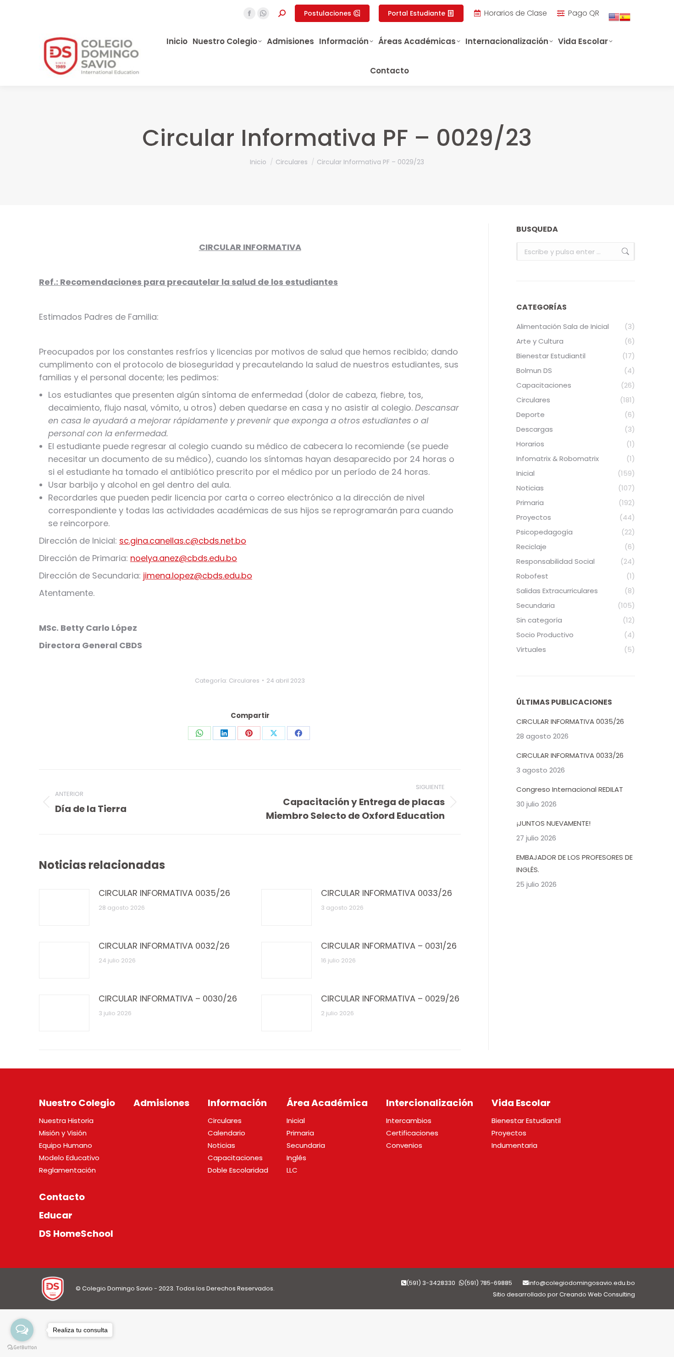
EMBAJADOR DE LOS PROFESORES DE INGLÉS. (574, 863)
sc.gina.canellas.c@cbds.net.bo (182, 540)
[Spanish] (624, 20)
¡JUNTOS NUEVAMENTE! (553, 823)
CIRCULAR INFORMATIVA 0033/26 (386, 893)
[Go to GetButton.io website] (22, 1348)
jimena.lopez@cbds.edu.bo (197, 575)
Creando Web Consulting (597, 1294)
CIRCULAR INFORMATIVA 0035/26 (164, 893)
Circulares (244, 680)
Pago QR (583, 13)
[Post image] (64, 907)
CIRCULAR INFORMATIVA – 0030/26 (168, 998)
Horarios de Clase (515, 13)
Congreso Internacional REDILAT (569, 789)
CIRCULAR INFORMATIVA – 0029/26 (390, 998)
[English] (613, 20)
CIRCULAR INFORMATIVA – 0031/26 (389, 945)
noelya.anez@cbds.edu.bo (183, 558)
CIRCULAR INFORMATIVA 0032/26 (164, 945)
